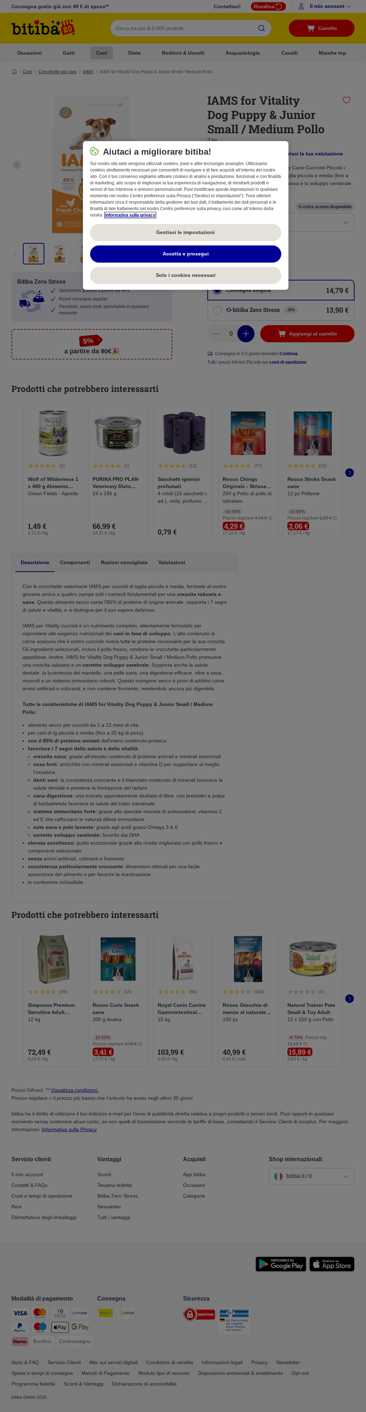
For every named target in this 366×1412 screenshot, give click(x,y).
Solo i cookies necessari (186, 275)
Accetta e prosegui (186, 254)
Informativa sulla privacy (130, 215)
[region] (185, 215)
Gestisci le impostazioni (185, 232)
